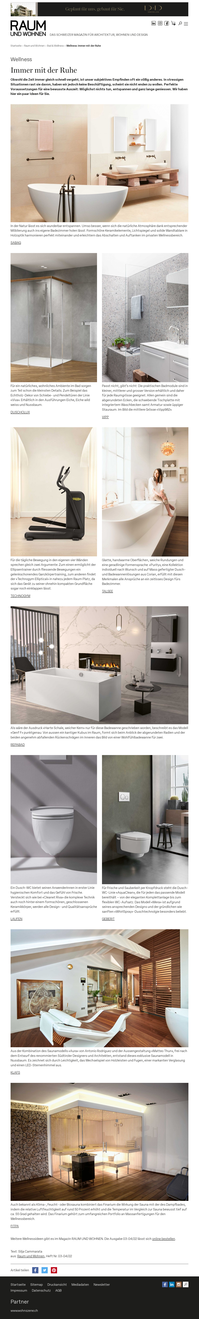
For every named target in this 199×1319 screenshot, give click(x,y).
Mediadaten (80, 1284)
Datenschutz (41, 1290)
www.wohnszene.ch (24, 1310)
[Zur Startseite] (28, 28)
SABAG (16, 243)
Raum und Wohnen (30, 1256)
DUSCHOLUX (20, 412)
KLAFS (15, 1072)
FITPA (15, 1226)
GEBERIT (108, 919)
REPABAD (18, 745)
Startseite (18, 1284)
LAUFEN (16, 919)
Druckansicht (57, 1284)
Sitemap (36, 1284)
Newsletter (102, 1284)
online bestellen (163, 1239)
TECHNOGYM (20, 596)
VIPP (105, 417)
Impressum (19, 1290)
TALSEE (107, 591)
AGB (58, 1290)
